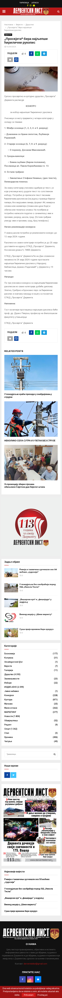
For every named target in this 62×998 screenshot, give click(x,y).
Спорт (7, 729)
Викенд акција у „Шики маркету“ (35, 614)
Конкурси (9, 695)
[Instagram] (30, 979)
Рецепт (7, 725)
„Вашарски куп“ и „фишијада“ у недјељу (24, 898)
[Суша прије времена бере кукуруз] (11, 632)
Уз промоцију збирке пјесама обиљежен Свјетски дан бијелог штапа (24, 485)
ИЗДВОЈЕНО (10, 687)
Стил (6, 733)
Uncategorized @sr (13, 662)
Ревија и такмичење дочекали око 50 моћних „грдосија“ (38, 570)
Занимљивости (11, 679)
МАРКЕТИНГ (10, 712)
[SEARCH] (54, 754)
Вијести (8, 666)
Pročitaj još (42, 995)
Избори (8, 683)
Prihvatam (28, 995)
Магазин (8, 704)
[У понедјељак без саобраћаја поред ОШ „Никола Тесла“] (11, 587)
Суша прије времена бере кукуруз (36, 629)
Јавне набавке (11, 691)
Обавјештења (11, 720)
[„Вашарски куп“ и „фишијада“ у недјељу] (11, 602)
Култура (8, 699)
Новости (8, 716)
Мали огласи (10, 708)
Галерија (8, 670)
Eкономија (9, 653)
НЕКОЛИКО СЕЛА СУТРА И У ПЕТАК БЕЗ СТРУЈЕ (29, 440)
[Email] (38, 979)
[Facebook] (22, 979)
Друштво (8, 34)
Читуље (8, 741)
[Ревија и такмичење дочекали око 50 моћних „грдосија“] (11, 572)
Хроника (8, 737)
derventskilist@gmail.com (35, 964)
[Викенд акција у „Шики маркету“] (11, 617)
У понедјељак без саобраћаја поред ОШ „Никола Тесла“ (37, 585)
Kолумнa (8, 658)
